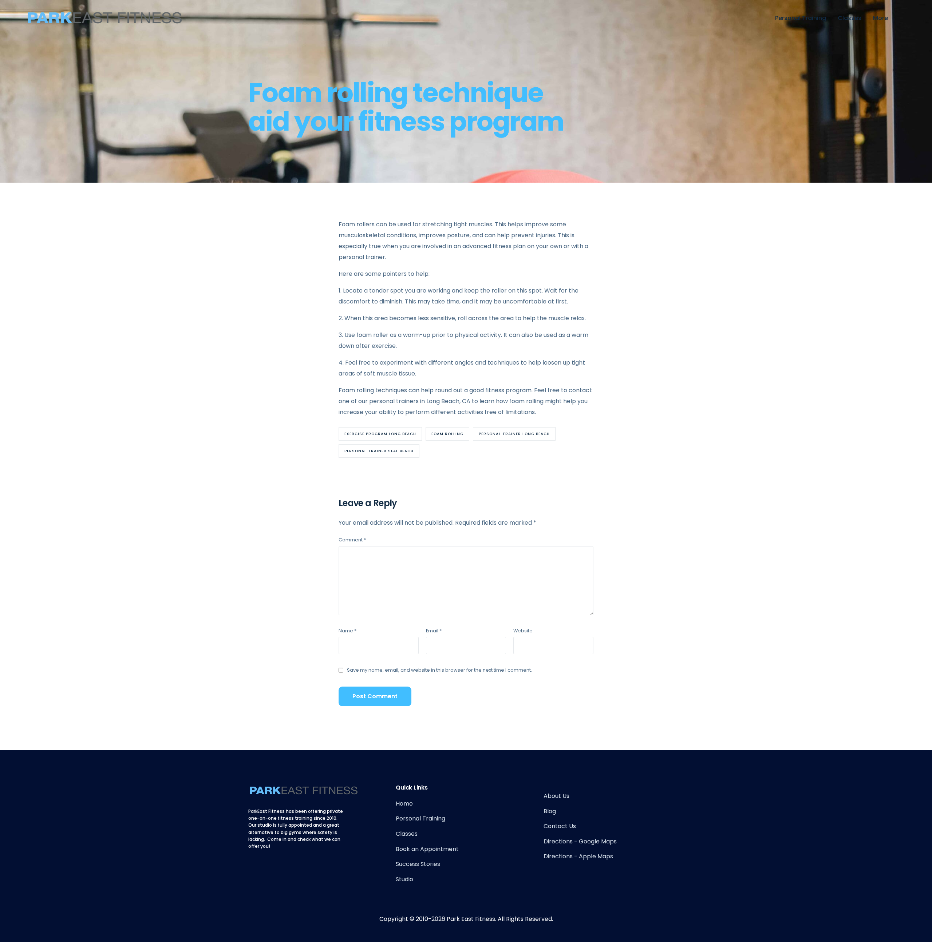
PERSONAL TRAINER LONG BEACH (514, 434)
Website (523, 631)
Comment (352, 540)
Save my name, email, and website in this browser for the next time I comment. (439, 670)
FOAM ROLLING (447, 434)
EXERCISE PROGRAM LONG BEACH (380, 434)
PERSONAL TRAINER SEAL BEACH (379, 451)
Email (434, 631)
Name (347, 631)
